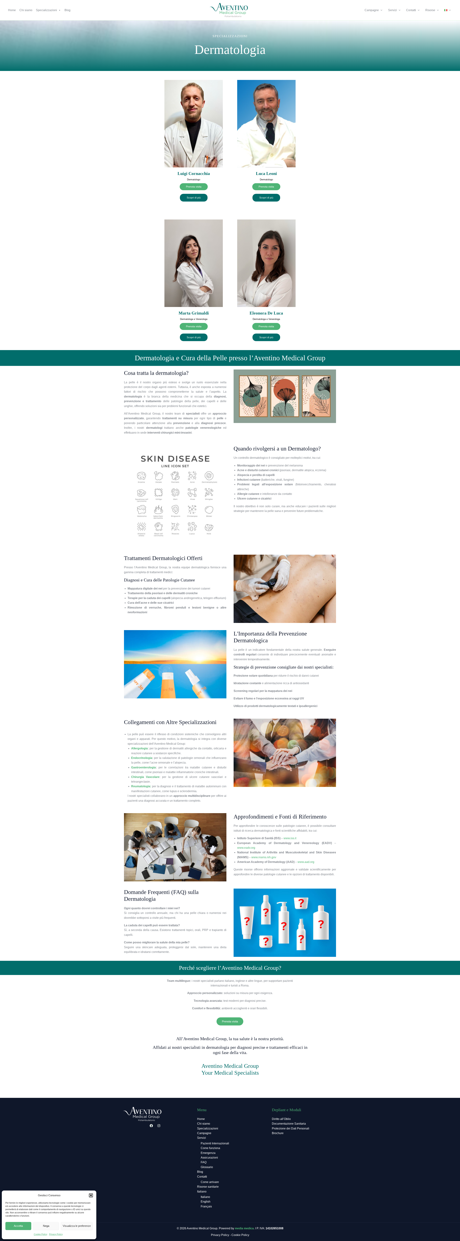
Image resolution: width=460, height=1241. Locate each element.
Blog (67, 10)
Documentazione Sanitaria (289, 1123)
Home (12, 10)
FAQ (203, 1162)
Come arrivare (210, 1182)
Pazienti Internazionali (215, 1143)
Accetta (18, 1225)
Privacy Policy (56, 1234)
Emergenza (208, 1152)
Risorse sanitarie (208, 1186)
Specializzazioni (46, 10)
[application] (380, 10)
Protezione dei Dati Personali (290, 1128)
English (205, 1201)
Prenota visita (230, 1021)
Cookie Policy (40, 1234)
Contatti (411, 10)
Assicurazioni (209, 1157)
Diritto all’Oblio (281, 1118)
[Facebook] (151, 1125)
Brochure (278, 1133)
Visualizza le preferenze (77, 1225)
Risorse (430, 10)
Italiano (201, 1191)
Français (206, 1206)
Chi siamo (25, 10)
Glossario (207, 1167)
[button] (91, 1195)
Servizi (392, 10)
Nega (46, 1225)
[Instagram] (158, 1125)
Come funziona (210, 1148)
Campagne (372, 10)
